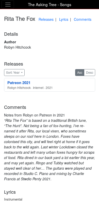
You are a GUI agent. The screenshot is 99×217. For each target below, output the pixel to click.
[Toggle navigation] (8, 4)
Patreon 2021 (18, 82)
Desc (89, 72)
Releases (46, 19)
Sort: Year (13, 72)
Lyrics (63, 19)
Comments (82, 19)
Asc (79, 72)
